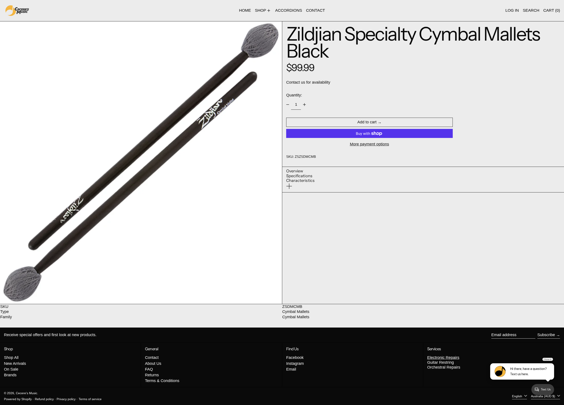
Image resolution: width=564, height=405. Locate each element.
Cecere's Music (26, 393)
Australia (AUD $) (543, 396)
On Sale (11, 369)
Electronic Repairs (443, 357)
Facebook (295, 357)
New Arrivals (15, 363)
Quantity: (294, 95)
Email (291, 369)
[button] (531, 10)
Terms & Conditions (162, 381)
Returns (152, 375)
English (517, 396)
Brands (10, 375)
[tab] (300, 171)
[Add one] (304, 104)
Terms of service (90, 399)
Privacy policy (66, 399)
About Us (153, 363)
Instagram (295, 363)
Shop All (11, 357)
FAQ (149, 369)
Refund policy (44, 399)
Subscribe (546, 335)
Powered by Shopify (18, 399)
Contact (152, 357)
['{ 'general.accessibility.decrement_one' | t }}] (287, 104)
